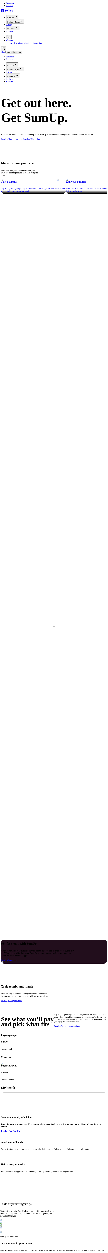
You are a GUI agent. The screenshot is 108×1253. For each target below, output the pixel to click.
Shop (3, 52)
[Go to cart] (9, 37)
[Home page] (54, 11)
